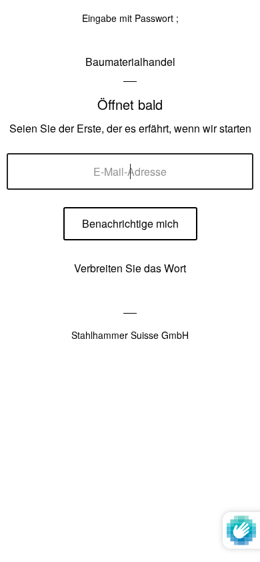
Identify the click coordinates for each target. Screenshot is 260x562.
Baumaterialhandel (130, 61)
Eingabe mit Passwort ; (130, 18)
